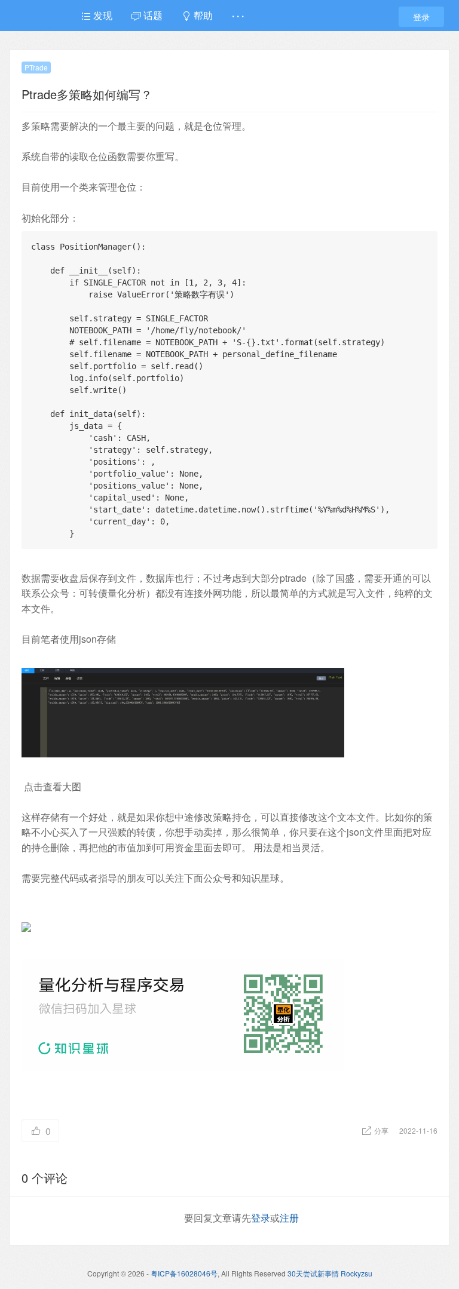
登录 (421, 17)
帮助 (202, 15)
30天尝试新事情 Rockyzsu (329, 1273)
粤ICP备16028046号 (184, 1273)
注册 (289, 1217)
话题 (152, 15)
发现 (101, 15)
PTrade (36, 67)
